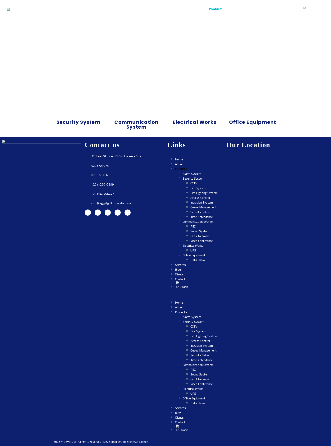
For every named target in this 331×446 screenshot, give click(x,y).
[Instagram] (108, 212)
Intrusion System (201, 202)
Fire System (198, 188)
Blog (253, 9)
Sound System (199, 231)
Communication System (198, 221)
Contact (289, 9)
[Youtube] (118, 212)
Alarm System (192, 174)
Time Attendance (201, 217)
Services (236, 9)
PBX (193, 226)
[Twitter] (98, 212)
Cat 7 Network (199, 236)
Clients (270, 9)
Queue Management (203, 207)
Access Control (200, 197)
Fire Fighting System (204, 193)
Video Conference (201, 241)
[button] (195, 294)
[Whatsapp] (128, 212)
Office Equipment (194, 255)
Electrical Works (193, 245)
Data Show (197, 260)
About (196, 9)
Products (215, 9)
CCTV (193, 183)
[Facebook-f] (88, 212)
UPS (193, 250)
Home (180, 9)
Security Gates (200, 212)
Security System (193, 178)
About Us (39, 74)
